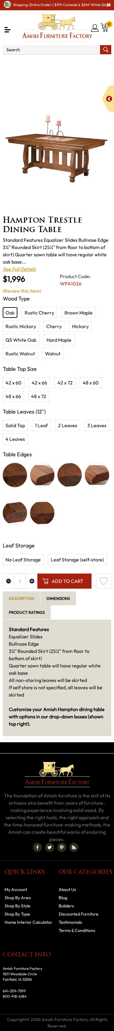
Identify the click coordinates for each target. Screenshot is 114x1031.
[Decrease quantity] (8, 581)
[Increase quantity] (31, 581)
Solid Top (15, 425)
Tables (25, 77)
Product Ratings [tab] (27, 612)
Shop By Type (17, 914)
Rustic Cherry (39, 313)
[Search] (105, 49)
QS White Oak (20, 340)
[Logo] (57, 28)
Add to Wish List (103, 581)
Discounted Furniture (78, 914)
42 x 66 (39, 383)
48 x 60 (91, 383)
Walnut (52, 354)
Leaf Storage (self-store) (77, 560)
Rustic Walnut (20, 354)
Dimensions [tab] (58, 598)
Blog (63, 897)
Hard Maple (59, 340)
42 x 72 (65, 383)
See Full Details (19, 269)
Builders (66, 906)
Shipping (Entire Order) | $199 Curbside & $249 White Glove (62, 4)
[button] (8, 30)
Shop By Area (38, 63)
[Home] (11, 63)
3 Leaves (96, 425)
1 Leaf (41, 425)
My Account (16, 889)
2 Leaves (67, 425)
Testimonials (70, 922)
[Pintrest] (61, 847)
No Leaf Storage (23, 560)
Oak (10, 313)
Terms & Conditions (77, 930)
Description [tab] (21, 598)
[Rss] (73, 847)
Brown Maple (78, 313)
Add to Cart (67, 581)
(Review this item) (22, 291)
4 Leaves (15, 439)
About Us (67, 889)
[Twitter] (49, 847)
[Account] (95, 28)
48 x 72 (38, 396)
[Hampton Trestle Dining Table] (57, 146)
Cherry (54, 326)
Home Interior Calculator (28, 922)
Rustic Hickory (20, 326)
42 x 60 (13, 383)
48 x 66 (13, 396)
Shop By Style (17, 906)
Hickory (80, 326)
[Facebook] (37, 847)
